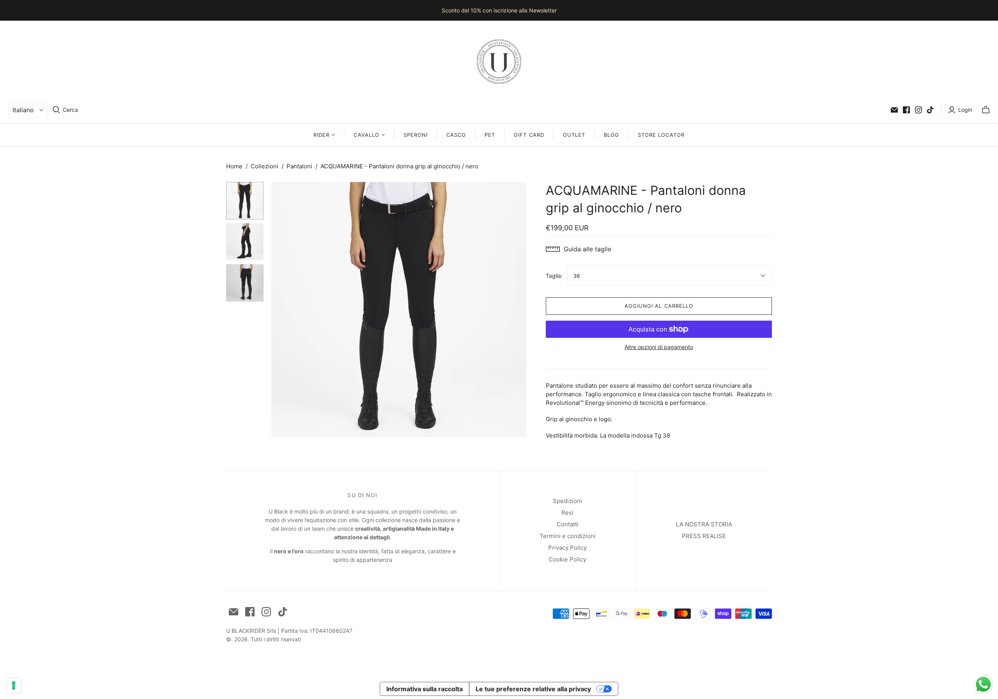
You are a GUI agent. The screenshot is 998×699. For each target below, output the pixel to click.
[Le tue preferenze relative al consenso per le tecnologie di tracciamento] (13, 685)
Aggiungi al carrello (659, 306)
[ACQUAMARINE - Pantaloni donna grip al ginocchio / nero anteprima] (245, 200)
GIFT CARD (529, 135)
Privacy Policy (567, 547)
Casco (456, 135)
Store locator (661, 135)
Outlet (574, 135)
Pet (490, 135)
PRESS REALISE (704, 536)
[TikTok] (930, 109)
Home (234, 166)
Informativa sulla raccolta (424, 689)
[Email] (894, 109)
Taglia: (554, 275)
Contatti (568, 524)
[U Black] (499, 61)
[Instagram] (918, 109)
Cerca (70, 109)
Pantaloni (299, 166)
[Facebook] (906, 109)
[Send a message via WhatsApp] (983, 684)
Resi (567, 512)
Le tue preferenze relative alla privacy (533, 689)
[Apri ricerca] (56, 110)
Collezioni (264, 166)
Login (965, 109)
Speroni (415, 135)
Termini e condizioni (568, 536)
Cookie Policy (567, 559)
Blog (611, 135)
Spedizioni (567, 501)
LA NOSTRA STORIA (704, 524)
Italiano (23, 110)
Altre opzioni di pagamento (659, 347)
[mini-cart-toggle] (985, 110)
